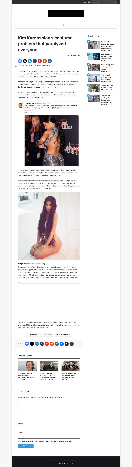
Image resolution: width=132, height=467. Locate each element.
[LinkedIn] (30, 61)
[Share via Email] (67, 344)
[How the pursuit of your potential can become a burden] (94, 57)
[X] (25, 61)
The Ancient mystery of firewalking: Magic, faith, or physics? (106, 100)
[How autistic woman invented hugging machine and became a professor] (27, 366)
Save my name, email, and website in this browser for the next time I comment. (46, 441)
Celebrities (32, 334)
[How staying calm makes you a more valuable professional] (94, 67)
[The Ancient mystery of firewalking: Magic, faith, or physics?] (94, 98)
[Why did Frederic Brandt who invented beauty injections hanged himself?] (70, 366)
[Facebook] (20, 61)
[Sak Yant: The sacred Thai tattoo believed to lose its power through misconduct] (94, 45)
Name (20, 423)
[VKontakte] (50, 61)
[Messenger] (62, 344)
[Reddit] (45, 61)
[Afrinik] (66, 13)
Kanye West (47, 334)
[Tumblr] (35, 61)
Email (20, 432)
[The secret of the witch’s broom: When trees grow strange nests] (94, 88)
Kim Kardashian (63, 334)
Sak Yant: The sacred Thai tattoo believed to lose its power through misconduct (107, 46)
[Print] (72, 344)
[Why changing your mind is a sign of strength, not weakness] (94, 78)
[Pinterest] (40, 61)
